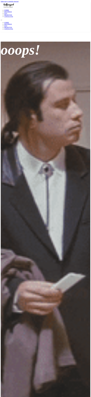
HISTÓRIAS (8, 12)
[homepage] (9, 7)
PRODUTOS (8, 15)
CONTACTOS (8, 16)
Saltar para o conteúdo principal (9, 1)
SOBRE (6, 10)
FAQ (5, 13)
